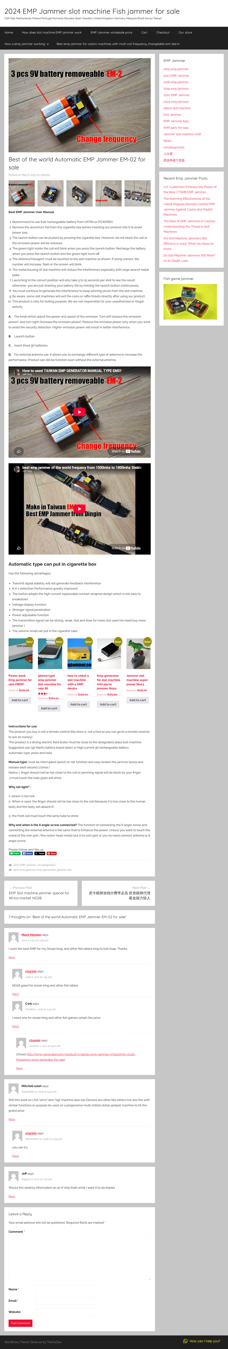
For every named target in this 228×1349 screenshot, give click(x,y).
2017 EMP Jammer (25, 865)
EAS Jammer (172, 114)
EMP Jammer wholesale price (111, 32)
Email (13, 1300)
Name (14, 1289)
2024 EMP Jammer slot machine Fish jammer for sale (92, 11)
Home (9, 32)
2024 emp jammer (176, 101)
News (168, 140)
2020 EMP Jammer (177, 95)
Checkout (163, 32)
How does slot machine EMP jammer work (52, 32)
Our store (185, 32)
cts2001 (45, 175)
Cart (144, 32)
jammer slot (64, 869)
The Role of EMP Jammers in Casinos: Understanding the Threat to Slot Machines (190, 226)
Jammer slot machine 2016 (182, 134)
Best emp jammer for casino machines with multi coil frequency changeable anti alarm (118, 44)
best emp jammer (24, 869)
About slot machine (177, 108)
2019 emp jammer (176, 88)
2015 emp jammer (176, 69)
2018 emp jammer (176, 82)
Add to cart (20, 700)
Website (14, 1312)
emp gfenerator (46, 869)
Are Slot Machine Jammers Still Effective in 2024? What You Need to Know (189, 243)
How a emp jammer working (25, 44)
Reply (12, 957)
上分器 (168, 153)
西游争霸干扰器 (174, 160)
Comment (17, 1231)
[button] (201, 1341)
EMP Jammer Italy (176, 121)
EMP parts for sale (176, 127)
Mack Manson (31, 935)
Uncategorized (46, 865)
